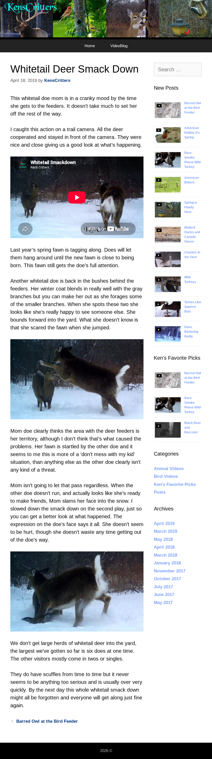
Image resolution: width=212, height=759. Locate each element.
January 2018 (167, 563)
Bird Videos (166, 476)
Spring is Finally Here (190, 207)
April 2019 (164, 523)
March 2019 (165, 531)
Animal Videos (169, 468)
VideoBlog (118, 46)
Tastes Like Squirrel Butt (192, 306)
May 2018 (163, 539)
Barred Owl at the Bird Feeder (47, 721)
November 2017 (169, 571)
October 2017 (167, 578)
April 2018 (164, 547)
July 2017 (163, 586)
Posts (159, 492)
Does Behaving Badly (191, 331)
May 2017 (163, 602)
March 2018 (165, 555)
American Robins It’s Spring (192, 132)
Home (90, 46)
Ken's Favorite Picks (175, 484)
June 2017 (164, 594)
